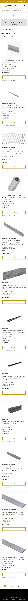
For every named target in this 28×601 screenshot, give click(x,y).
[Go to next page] (23, 586)
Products (3, 16)
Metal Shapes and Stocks (20, 16)
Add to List (15, 77)
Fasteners (10, 16)
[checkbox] (2, 29)
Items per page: (5, 33)
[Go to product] (14, 49)
